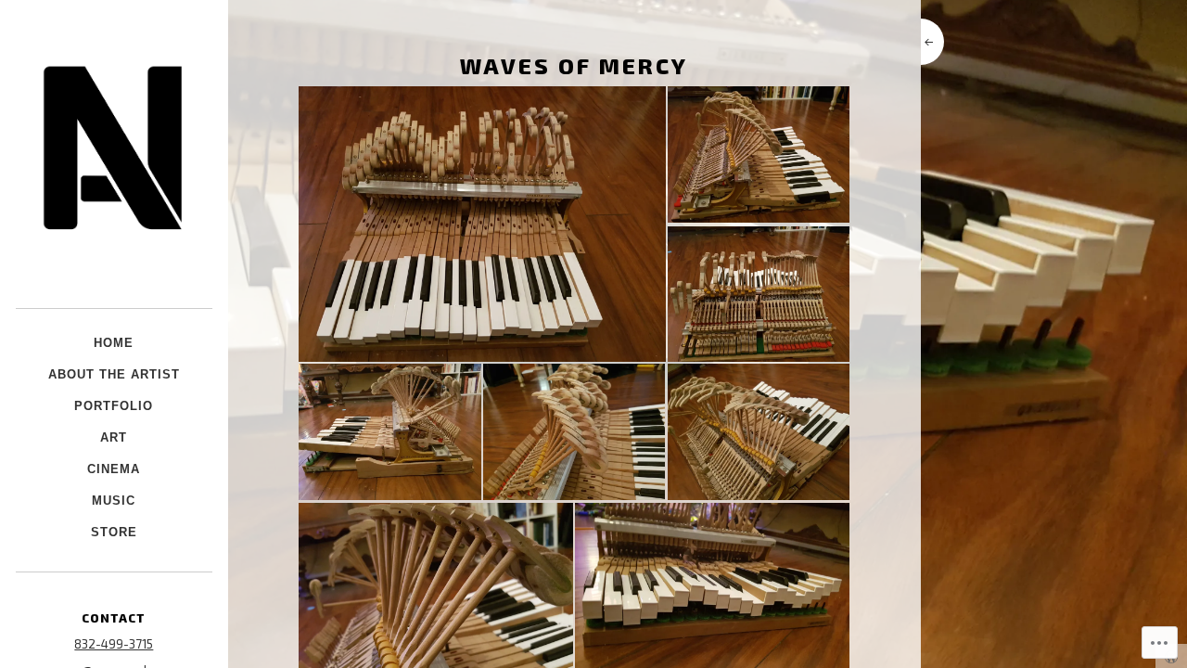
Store (114, 532)
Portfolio (113, 406)
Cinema (113, 469)
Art (113, 437)
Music (113, 500)
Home (114, 343)
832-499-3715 (113, 643)
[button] (481, 224)
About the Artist (114, 374)
